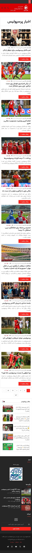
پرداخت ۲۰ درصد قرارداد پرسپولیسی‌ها (17, 158)
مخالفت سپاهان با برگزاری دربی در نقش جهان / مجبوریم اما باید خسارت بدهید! (17, 267)
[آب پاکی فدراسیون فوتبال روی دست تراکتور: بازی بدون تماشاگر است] (16, 71)
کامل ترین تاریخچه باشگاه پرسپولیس (11, 506)
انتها (16, 395)
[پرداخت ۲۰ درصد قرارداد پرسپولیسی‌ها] (16, 145)
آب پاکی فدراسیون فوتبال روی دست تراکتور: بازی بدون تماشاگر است (18, 84)
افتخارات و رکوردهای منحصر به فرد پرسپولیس (11, 499)
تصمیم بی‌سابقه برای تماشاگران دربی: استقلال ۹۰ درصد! (18, 229)
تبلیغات (17, 542)
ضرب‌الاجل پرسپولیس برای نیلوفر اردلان (17, 50)
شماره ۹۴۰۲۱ (16, 465)
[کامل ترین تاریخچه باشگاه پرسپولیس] (26, 508)
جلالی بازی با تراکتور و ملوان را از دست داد (16, 191)
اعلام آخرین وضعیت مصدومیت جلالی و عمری (17, 122)
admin (27, 48)
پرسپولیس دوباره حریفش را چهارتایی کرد (17, 338)
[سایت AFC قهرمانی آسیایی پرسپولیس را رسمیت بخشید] (26, 492)
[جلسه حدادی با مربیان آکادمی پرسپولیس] (16, 290)
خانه (21, 542)
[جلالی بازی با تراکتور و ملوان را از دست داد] (16, 178)
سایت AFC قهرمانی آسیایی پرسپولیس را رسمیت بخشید (10, 490)
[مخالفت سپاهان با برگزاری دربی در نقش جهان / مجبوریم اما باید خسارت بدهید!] (16, 253)
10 (12, 390)
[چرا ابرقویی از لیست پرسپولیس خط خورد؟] (16, 360)
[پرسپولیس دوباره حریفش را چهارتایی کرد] (16, 325)
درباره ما (12, 542)
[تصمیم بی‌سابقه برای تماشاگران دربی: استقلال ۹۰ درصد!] (16, 214)
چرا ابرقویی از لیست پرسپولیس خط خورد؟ (16, 372)
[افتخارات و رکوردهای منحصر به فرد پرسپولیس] (26, 500)
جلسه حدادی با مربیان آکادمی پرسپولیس (16, 303)
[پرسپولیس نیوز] (20, 8)
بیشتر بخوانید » (25, 59)
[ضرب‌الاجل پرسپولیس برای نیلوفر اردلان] (16, 37)
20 (8, 390)
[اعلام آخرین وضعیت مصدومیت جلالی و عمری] (16, 108)
